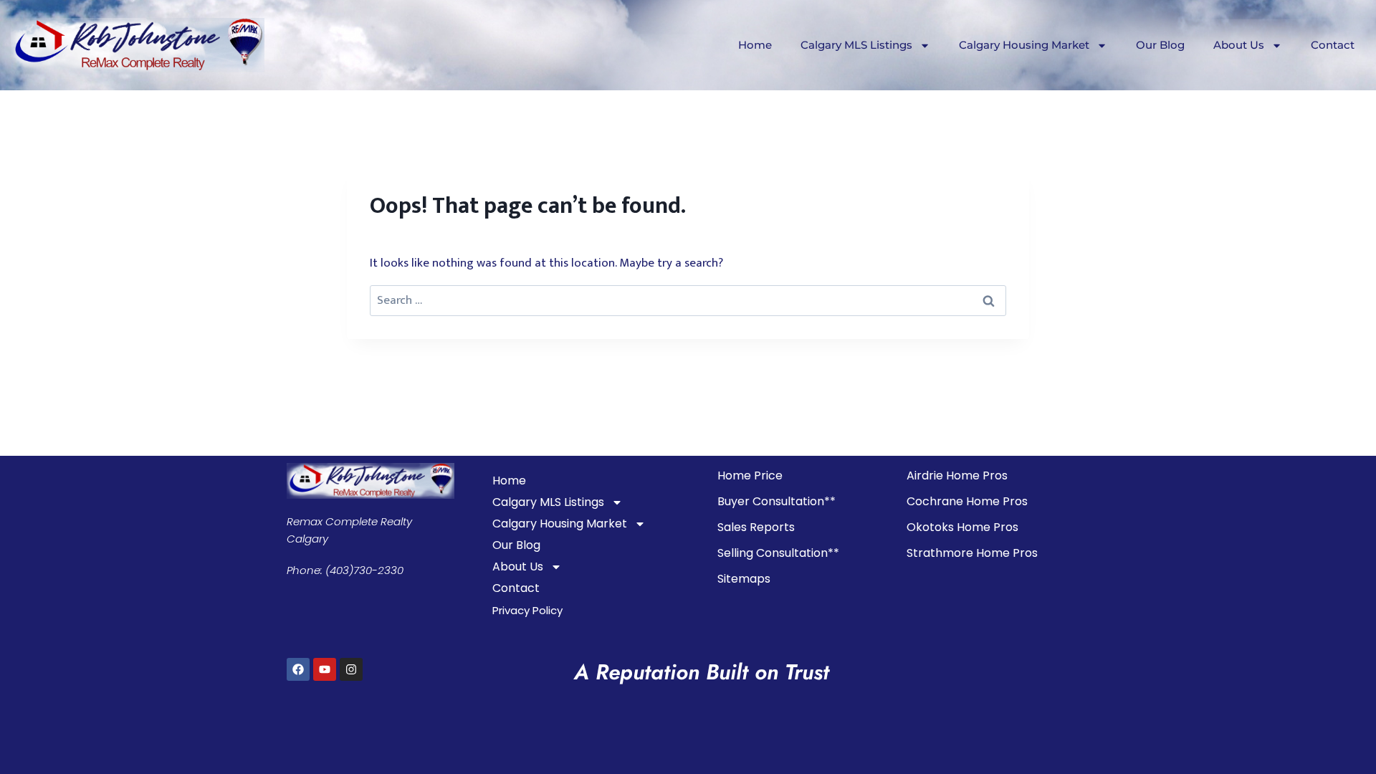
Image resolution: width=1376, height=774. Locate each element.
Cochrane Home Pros (967, 501)
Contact (1332, 45)
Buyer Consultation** (776, 501)
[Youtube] (324, 669)
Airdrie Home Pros (957, 475)
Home (755, 45)
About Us (1238, 45)
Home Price (750, 475)
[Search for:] (688, 300)
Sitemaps (743, 578)
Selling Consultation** (778, 553)
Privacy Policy (527, 610)
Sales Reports (756, 527)
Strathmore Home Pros (972, 553)
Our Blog (1160, 45)
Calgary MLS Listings (856, 45)
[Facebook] (298, 669)
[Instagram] (351, 669)
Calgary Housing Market (1024, 45)
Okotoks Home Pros (962, 527)
